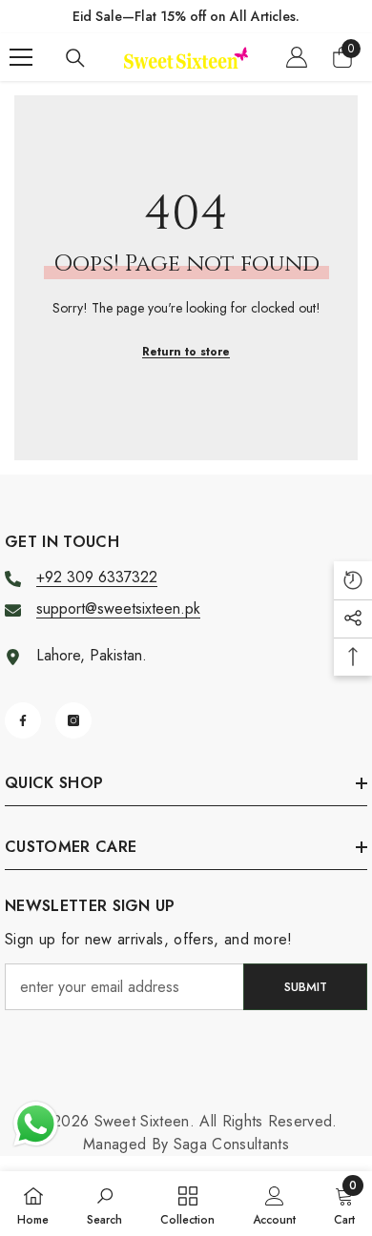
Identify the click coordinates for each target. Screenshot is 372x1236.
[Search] (75, 58)
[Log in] (296, 57)
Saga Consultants (231, 1144)
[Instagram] (73, 720)
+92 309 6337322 (96, 577)
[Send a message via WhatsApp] (36, 1124)
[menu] (21, 57)
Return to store (186, 351)
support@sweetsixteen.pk (118, 608)
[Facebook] (23, 720)
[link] (104, 1203)
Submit (305, 987)
